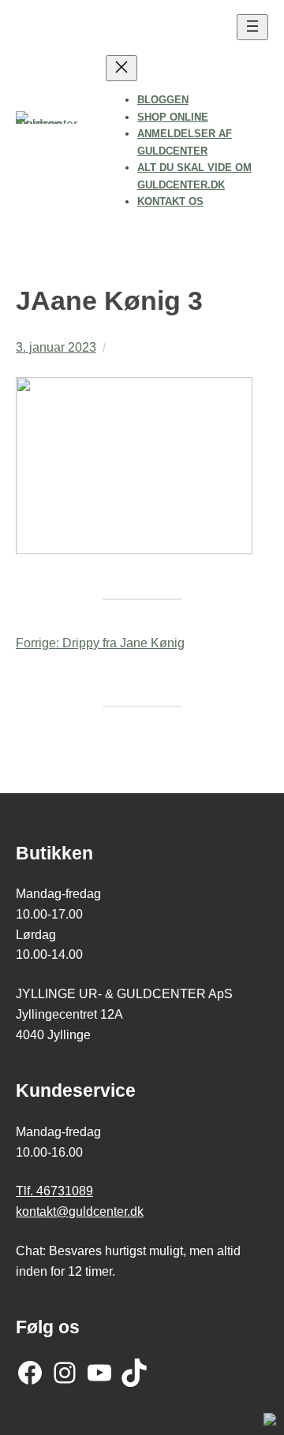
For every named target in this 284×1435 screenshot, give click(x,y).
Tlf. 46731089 (54, 1190)
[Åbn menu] (252, 27)
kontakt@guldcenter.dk (80, 1211)
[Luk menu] (121, 68)
